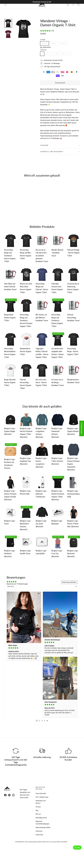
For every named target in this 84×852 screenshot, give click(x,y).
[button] (45, 31)
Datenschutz (39, 835)
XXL (63, 54)
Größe (43, 50)
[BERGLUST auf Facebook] (5, 795)
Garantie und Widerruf (51, 151)
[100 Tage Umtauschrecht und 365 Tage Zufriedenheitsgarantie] (16, 751)
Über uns (38, 814)
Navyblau (63, 43)
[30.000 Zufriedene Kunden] (68, 751)
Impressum (39, 831)
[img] (23, 648)
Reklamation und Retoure (40, 802)
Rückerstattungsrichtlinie (42, 827)
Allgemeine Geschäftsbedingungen (42, 822)
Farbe (43, 39)
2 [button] (39, 721)
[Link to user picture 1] (24, 617)
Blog (37, 810)
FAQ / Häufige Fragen (42, 797)
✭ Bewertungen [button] (82, 428)
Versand (44, 145)
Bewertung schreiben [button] (69, 582)
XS (69, 54)
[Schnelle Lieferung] (42, 751)
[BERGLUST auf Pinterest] (9, 795)
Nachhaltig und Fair (41, 818)
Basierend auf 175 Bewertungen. (17, 584)
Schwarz (44, 43)
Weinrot (53, 43)
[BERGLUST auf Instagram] (13, 795)
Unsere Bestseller (41, 793)
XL (57, 54)
